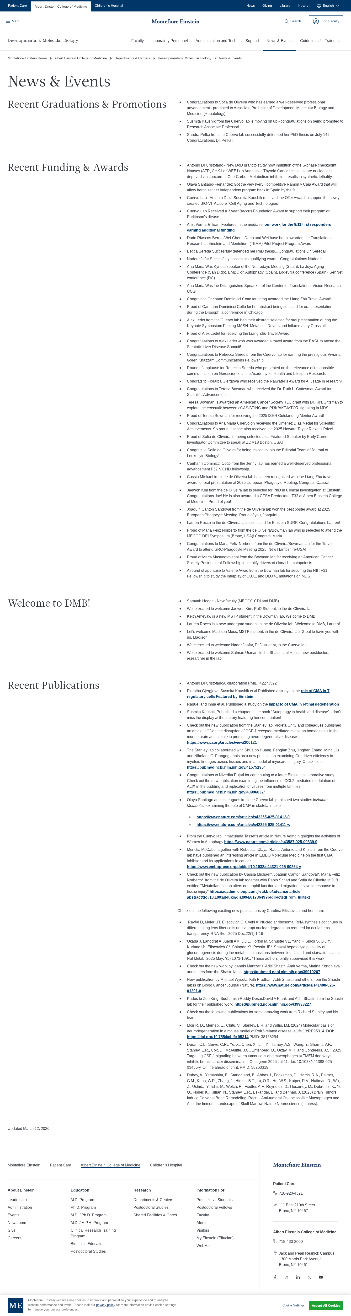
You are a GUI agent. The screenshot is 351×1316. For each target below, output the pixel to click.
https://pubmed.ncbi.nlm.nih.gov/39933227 (272, 1004)
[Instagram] (286, 1277)
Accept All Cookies (326, 1305)
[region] (175, 1305)
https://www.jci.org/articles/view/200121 (222, 742)
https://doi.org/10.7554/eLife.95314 (218, 1037)
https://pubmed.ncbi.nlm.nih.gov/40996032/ (226, 792)
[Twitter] (309, 1277)
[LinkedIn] (298, 1277)
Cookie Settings (293, 1305)
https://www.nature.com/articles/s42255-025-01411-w (243, 825)
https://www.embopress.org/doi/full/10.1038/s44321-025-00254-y (244, 867)
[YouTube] (321, 1277)
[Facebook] (275, 1277)
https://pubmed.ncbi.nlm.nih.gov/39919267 (282, 972)
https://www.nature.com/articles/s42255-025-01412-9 (243, 817)
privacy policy (105, 1305)
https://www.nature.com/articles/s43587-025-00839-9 (270, 842)
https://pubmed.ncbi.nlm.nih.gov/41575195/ (226, 767)
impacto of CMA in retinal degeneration (304, 704)
